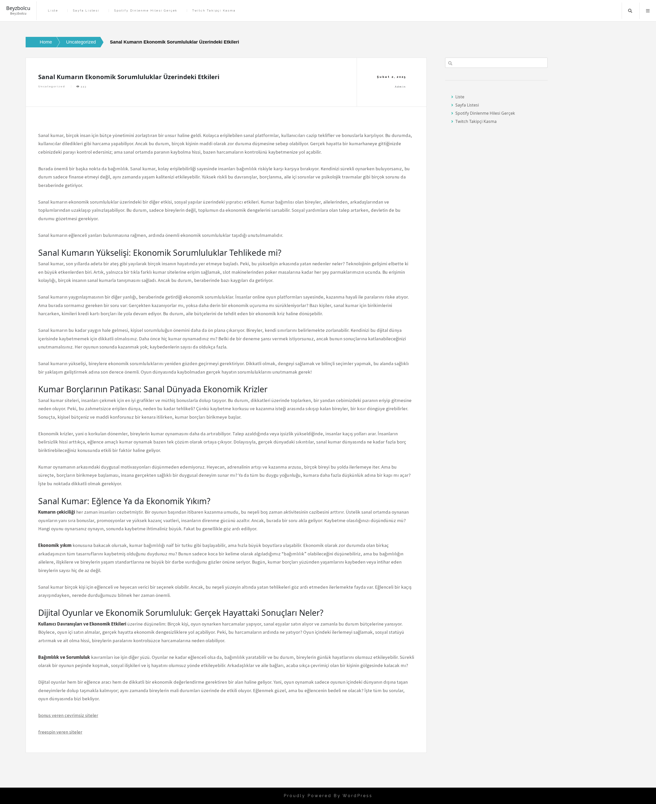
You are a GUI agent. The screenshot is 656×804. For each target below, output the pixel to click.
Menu (648, 11)
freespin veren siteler (60, 732)
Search (630, 11)
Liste (53, 10)
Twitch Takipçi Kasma (214, 10)
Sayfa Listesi (86, 10)
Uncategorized (51, 86)
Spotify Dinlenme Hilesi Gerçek (145, 10)
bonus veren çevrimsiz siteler (68, 715)
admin (400, 86)
